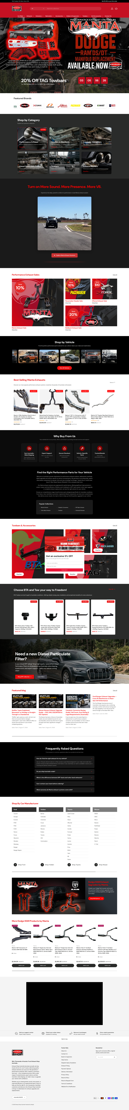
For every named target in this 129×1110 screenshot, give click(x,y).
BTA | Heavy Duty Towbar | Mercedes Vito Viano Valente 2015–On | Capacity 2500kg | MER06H (103, 627)
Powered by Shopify (29, 1104)
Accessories (59, 16)
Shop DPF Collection (24, 677)
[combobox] (65, 8)
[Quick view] (25, 611)
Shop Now (22, 147)
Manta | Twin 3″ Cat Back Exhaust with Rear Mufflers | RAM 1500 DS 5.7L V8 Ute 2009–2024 (85, 950)
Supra (69, 859)
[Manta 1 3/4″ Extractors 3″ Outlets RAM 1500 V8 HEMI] (21, 934)
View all (111, 382)
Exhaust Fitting (65, 1066)
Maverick (16, 838)
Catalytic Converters (63, 507)
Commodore (44, 841)
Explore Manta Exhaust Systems (65, 255)
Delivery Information (66, 1071)
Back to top (64, 1039)
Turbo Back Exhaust (45, 510)
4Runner (69, 823)
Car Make (20, 16)
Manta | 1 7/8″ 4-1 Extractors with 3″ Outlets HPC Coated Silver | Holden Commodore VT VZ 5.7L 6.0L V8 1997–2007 (25, 418)
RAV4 (68, 850)
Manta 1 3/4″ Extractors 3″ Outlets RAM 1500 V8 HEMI (19, 948)
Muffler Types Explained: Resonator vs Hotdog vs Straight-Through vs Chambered (24, 712)
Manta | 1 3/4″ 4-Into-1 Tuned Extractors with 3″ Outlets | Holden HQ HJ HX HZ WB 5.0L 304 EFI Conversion (103, 417)
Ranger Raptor (18, 850)
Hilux (68, 816)
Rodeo (42, 832)
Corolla (69, 829)
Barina (42, 813)
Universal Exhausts (80, 510)
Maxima (96, 838)
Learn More (41, 677)
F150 (15, 826)
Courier (16, 813)
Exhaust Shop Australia (20, 1104)
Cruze (42, 823)
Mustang (16, 844)
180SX (96, 813)
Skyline (96, 832)
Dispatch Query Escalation (68, 1063)
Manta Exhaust (44, 507)
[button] (116, 8)
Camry (69, 838)
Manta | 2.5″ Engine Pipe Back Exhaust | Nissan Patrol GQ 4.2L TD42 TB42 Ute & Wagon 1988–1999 (50, 417)
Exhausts (29, 16)
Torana (42, 835)
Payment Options (66, 1069)
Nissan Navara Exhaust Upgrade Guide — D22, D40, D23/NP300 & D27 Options (50, 712)
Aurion (69, 841)
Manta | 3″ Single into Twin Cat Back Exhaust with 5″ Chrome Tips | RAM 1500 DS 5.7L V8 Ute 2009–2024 (64, 950)
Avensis (69, 844)
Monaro (43, 829)
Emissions (39, 16)
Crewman (43, 820)
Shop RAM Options (95, 898)
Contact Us (108, 16)
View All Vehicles (64, 368)
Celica (69, 826)
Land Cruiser (70, 813)
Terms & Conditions (66, 1083)
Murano (96, 835)
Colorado (43, 816)
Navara (96, 823)
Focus (15, 835)
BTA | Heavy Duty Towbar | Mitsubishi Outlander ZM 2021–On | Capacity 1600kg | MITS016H (77, 627)
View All (115, 275)
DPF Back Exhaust (80, 507)
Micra (95, 820)
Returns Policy (65, 1077)
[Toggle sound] (64, 223)
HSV (42, 838)
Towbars (85, 16)
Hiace (69, 820)
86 (68, 856)
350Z (95, 816)
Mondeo (16, 841)
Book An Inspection (66, 1057)
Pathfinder (97, 826)
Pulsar (96, 829)
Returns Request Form (67, 1080)
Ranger (16, 847)
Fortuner (69, 832)
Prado (69, 835)
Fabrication (48, 16)
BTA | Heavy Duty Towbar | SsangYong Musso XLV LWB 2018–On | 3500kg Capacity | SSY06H (25, 627)
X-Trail (96, 844)
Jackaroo (43, 826)
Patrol (96, 841)
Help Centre (64, 1060)
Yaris (68, 853)
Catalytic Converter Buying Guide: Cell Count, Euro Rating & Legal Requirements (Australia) (77, 712)
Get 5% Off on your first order (109, 1)
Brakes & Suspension (73, 16)
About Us (63, 1051)
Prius (68, 847)
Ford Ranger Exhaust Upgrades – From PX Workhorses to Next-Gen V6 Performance (104, 698)
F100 (15, 823)
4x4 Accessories (96, 16)
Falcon (15, 832)
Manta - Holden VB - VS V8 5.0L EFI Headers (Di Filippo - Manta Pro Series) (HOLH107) (76, 417)
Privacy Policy (65, 1074)
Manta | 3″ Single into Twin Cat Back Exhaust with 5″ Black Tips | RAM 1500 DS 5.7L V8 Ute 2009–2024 (42, 950)
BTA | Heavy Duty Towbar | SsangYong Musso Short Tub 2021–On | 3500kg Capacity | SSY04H (51, 627)
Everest (16, 820)
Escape (16, 816)
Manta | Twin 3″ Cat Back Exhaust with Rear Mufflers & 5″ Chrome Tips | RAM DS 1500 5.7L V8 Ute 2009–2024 (107, 950)
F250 (15, 829)
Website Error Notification (68, 1086)
